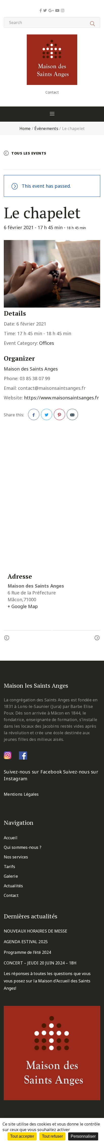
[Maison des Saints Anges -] (52, 38)
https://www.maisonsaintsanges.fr (61, 398)
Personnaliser (83, 1136)
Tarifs (9, 866)
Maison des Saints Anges (31, 369)
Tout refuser (52, 1136)
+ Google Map (23, 606)
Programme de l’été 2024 (27, 952)
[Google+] (51, 10)
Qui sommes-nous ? (22, 847)
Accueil (10, 837)
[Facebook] (41, 10)
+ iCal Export (70, 164)
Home (25, 128)
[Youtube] (57, 10)
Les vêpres (82, 638)
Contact (52, 92)
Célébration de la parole (36, 638)
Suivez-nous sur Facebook (33, 772)
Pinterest (59, 414)
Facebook (33, 414)
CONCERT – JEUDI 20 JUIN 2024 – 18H (40, 963)
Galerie (11, 876)
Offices (46, 343)
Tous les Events (28, 153)
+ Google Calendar (29, 164)
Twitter (46, 414)
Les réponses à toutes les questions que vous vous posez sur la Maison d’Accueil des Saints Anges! (47, 981)
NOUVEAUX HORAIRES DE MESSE (35, 931)
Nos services (16, 857)
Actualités (13, 886)
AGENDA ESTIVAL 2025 (26, 941)
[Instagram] (62, 10)
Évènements (46, 128)
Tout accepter (22, 1136)
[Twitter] (45, 10)
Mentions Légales (21, 794)
